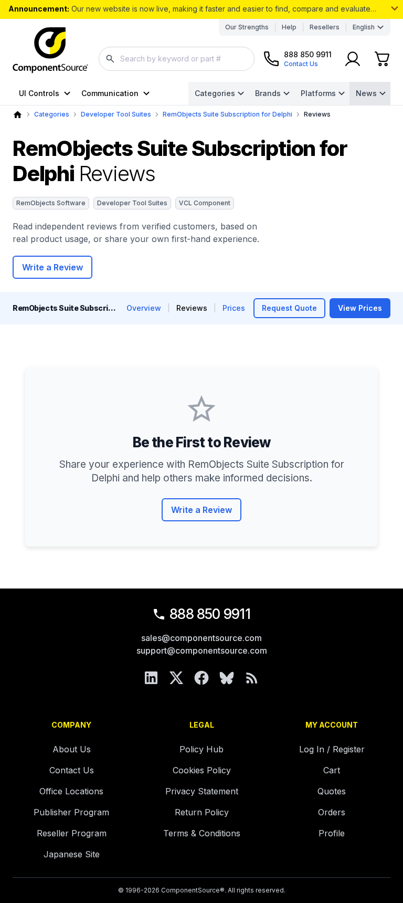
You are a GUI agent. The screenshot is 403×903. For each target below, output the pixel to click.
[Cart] (382, 58)
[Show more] (394, 8)
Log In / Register (332, 749)
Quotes (331, 791)
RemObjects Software (51, 203)
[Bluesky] (226, 677)
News (366, 93)
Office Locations (71, 791)
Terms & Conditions (201, 833)
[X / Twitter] (176, 677)
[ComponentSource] (50, 50)
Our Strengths (247, 27)
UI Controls (39, 93)
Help (289, 27)
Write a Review (52, 267)
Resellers (325, 27)
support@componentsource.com (201, 650)
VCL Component (204, 203)
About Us (71, 749)
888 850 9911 (209, 614)
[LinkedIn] (151, 677)
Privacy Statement (201, 791)
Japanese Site (72, 854)
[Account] (352, 58)
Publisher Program (71, 812)
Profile (332, 833)
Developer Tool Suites (116, 114)
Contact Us (71, 770)
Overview (143, 307)
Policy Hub (201, 749)
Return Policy (202, 812)
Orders (331, 812)
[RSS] (251, 677)
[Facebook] (201, 677)
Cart (331, 770)
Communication (110, 93)
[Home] (18, 115)
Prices (233, 307)
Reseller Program (72, 833)
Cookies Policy (202, 770)
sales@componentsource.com (201, 638)
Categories (215, 93)
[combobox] (176, 59)
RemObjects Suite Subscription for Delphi (227, 114)
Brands (268, 93)
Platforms (318, 93)
